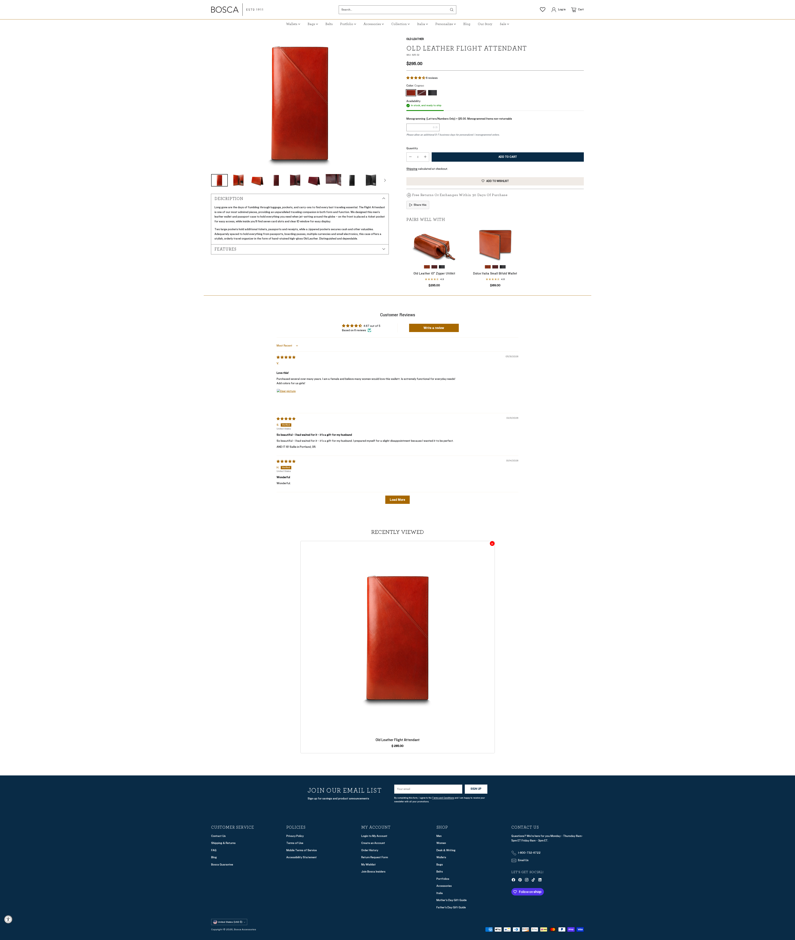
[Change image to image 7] (333, 180)
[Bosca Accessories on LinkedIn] (539, 880)
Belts (439, 871)
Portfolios (442, 879)
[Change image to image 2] (238, 180)
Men (439, 836)
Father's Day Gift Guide (451, 907)
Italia (439, 893)
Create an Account (373, 843)
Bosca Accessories (245, 929)
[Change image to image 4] (276, 180)
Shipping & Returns (223, 843)
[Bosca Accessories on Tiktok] (533, 880)
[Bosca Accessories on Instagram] (526, 880)
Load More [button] (397, 500)
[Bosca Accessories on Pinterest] (520, 880)
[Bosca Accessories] (237, 9)
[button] (416, 78)
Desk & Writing (445, 850)
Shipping (411, 169)
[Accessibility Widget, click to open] (8, 919)
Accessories (444, 886)
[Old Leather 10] (434, 244)
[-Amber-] (488, 266)
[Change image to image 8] (352, 180)
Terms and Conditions (443, 798)
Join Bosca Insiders (373, 871)
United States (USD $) (230, 922)
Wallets (441, 857)
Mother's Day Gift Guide (451, 900)
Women (441, 843)
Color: (415, 85)
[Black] (432, 93)
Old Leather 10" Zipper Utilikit (434, 273)
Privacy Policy (295, 836)
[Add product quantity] (425, 157)
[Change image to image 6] (314, 180)
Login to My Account (374, 836)
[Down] (385, 180)
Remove (492, 543)
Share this (420, 205)
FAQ (214, 850)
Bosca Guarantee (222, 864)
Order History (369, 850)
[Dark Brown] (421, 93)
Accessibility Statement (301, 857)
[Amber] (427, 266)
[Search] (451, 9)
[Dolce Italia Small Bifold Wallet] (495, 244)
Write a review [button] (434, 328)
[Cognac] (300, 103)
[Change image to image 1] (219, 180)
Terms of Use (294, 843)
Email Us (523, 860)
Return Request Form (374, 857)
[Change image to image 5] (295, 180)
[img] (286, 357)
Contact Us (218, 836)
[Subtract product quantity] (410, 157)
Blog (214, 857)
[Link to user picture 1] (286, 399)
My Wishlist (368, 864)
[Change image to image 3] (257, 180)
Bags (439, 864)
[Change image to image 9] (371, 180)
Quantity (412, 148)
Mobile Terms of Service (301, 850)
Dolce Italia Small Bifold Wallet (495, 273)
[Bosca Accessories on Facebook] (513, 880)
